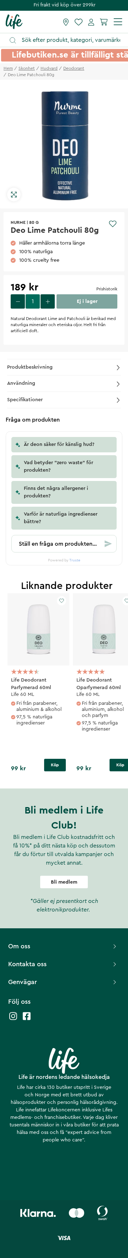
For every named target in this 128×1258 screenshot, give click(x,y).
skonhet (26, 68)
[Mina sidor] (91, 22)
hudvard (49, 68)
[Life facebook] (27, 1019)
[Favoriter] (78, 22)
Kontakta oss (27, 964)
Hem (8, 68)
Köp (55, 765)
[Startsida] (14, 21)
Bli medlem (64, 882)
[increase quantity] (48, 301)
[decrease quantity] (18, 301)
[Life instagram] (13, 1019)
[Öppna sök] (67, 40)
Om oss (19, 946)
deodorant (73, 68)
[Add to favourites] (112, 223)
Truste (74, 560)
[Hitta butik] (66, 22)
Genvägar (22, 982)
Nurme (18, 222)
